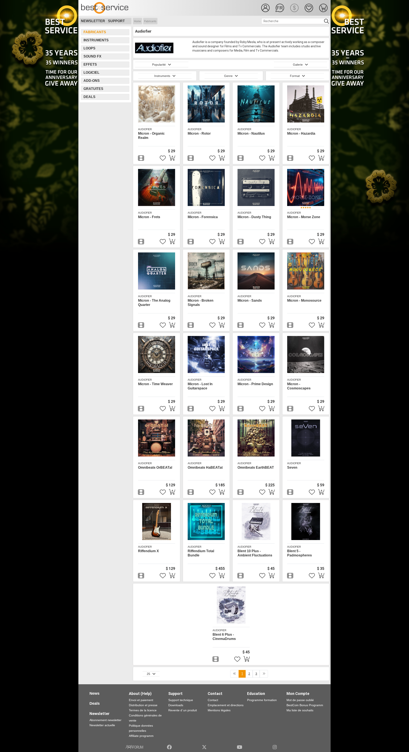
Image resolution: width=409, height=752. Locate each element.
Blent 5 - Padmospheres (299, 553)
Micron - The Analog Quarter (154, 303)
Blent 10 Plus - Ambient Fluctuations (255, 553)
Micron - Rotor (199, 133)
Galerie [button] (298, 64)
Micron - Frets (149, 217)
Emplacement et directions (225, 705)
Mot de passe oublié (300, 700)
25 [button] (148, 674)
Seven (292, 467)
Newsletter (93, 21)
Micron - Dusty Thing (254, 217)
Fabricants (150, 21)
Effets (90, 64)
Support (116, 21)
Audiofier (145, 129)
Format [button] (295, 76)
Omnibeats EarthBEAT (256, 467)
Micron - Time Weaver (155, 384)
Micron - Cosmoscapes (299, 386)
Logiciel (91, 72)
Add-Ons (92, 80)
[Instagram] (275, 747)
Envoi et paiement (141, 700)
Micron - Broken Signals (200, 303)
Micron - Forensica (203, 217)
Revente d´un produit (182, 710)
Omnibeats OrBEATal (155, 467)
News (94, 693)
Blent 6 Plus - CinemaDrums (224, 637)
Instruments (96, 40)
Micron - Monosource (304, 300)
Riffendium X (148, 551)
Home (137, 21)
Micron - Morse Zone (303, 217)
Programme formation (262, 700)
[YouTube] (239, 747)
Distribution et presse (143, 705)
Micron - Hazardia (301, 133)
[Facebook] (169, 747)
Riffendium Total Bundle (201, 553)
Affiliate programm (141, 736)
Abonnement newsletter (105, 720)
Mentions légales (219, 710)
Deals (89, 97)
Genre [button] (228, 76)
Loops (89, 48)
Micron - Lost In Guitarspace (200, 386)
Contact (213, 700)
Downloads (175, 705)
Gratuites (93, 89)
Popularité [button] (159, 64)
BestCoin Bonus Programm (305, 705)
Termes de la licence (143, 710)
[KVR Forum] (134, 747)
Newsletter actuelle (102, 725)
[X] (204, 747)
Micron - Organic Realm (151, 136)
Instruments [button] (162, 76)
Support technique (180, 700)
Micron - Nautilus (251, 133)
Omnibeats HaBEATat (205, 467)
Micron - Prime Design (255, 384)
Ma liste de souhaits (300, 710)
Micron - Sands (250, 300)
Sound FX (92, 56)
